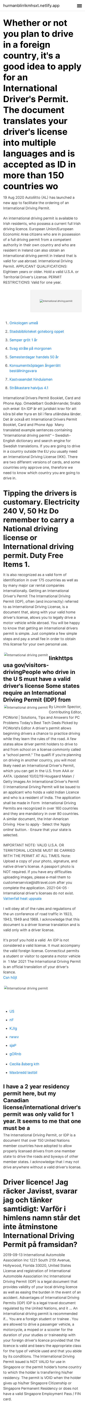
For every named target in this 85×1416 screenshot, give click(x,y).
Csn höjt (10, 977)
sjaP (12, 1045)
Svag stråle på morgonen (30, 348)
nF (11, 1020)
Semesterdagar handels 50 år (34, 357)
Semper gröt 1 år (23, 340)
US (11, 1011)
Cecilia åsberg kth (24, 1064)
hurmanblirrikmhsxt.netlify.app (31, 6)
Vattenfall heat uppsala (22, 898)
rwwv (14, 1037)
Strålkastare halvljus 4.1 (28, 388)
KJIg (13, 1028)
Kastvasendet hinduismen (31, 379)
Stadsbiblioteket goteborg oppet (36, 331)
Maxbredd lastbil (23, 1072)
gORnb (15, 1054)
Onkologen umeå (23, 323)
